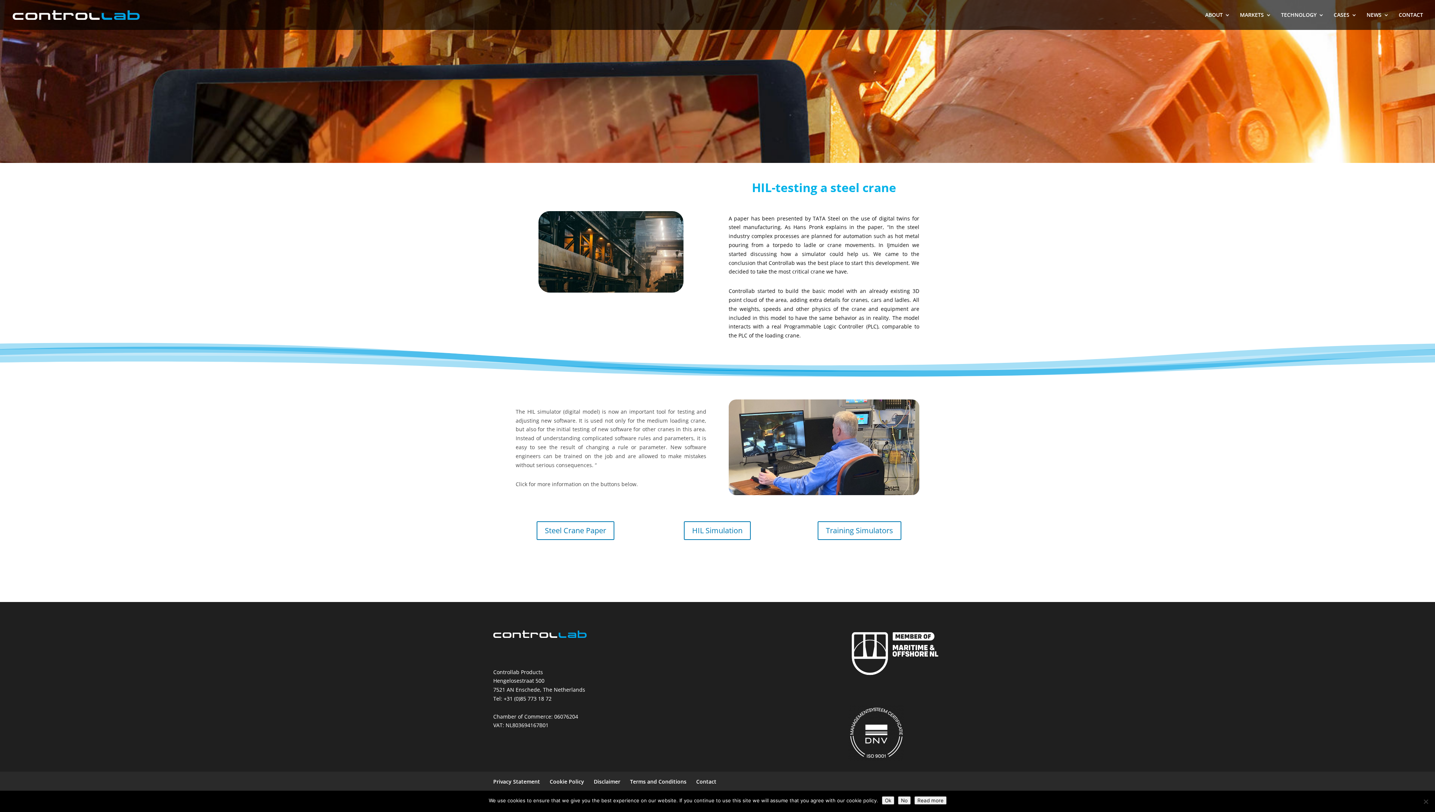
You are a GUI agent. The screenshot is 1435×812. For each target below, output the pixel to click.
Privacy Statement (516, 781)
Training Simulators (859, 530)
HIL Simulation (717, 530)
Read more (930, 800)
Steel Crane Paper (575, 530)
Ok (888, 800)
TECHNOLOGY (1299, 15)
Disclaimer (607, 781)
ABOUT (1214, 15)
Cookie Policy (567, 781)
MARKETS (1252, 15)
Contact (706, 781)
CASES (1341, 15)
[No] (1425, 801)
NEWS (1374, 15)
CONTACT (1411, 15)
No (904, 800)
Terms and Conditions (658, 781)
